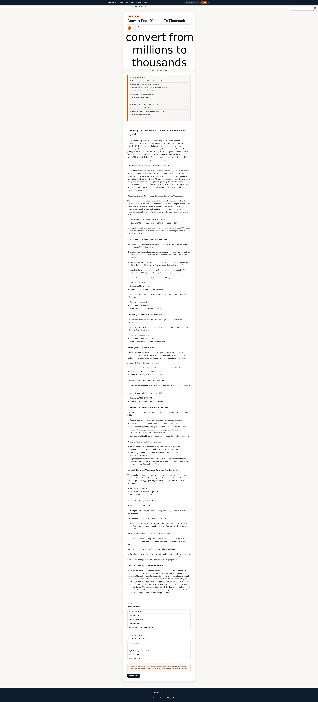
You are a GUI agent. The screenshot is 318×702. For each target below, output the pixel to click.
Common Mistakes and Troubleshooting (143, 108)
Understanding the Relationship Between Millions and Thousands (150, 87)
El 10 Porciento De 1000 (136, 619)
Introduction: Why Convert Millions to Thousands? (145, 84)
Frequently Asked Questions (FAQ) (141, 114)
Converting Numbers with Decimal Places (143, 94)
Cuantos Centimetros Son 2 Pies (138, 647)
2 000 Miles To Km (134, 615)
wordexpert (112, 2)
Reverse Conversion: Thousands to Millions (144, 101)
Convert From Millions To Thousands (157, 666)
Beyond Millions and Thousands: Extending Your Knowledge (148, 111)
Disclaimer (138, 2)
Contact (132, 2)
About (126, 2)
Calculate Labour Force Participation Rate (141, 627)
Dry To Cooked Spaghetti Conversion (139, 651)
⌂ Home (204, 2)
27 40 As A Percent (134, 658)
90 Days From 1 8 (134, 655)
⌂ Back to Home (133, 675)
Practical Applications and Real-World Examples (145, 104)
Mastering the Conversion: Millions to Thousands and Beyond (148, 80)
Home (121, 2)
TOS (150, 2)
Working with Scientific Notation (140, 97)
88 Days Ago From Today (136, 611)
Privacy (145, 2)
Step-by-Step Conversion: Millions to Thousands (145, 91)
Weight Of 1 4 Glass (134, 623)
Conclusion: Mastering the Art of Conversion (144, 118)
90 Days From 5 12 (134, 643)
